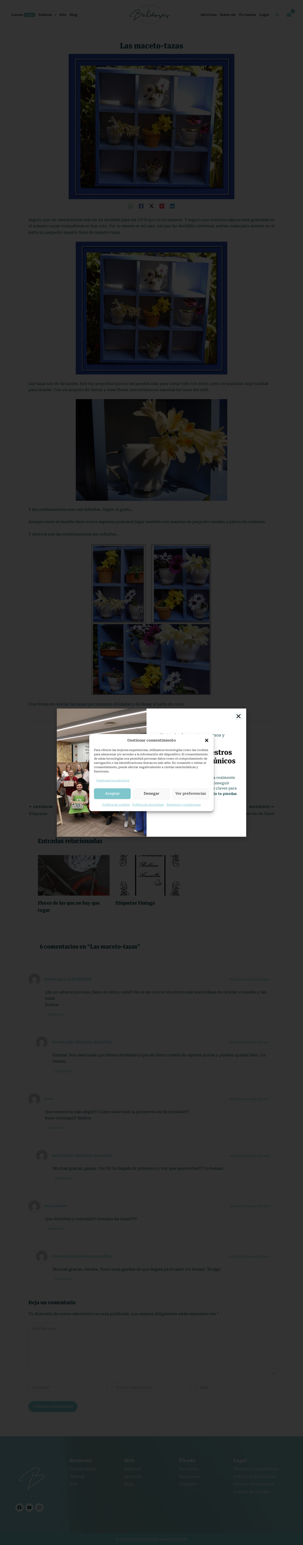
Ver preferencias (190, 793)
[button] (206, 740)
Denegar (151, 793)
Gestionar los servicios (112, 780)
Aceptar (112, 793)
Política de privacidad (148, 804)
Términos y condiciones (183, 804)
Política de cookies (116, 804)
